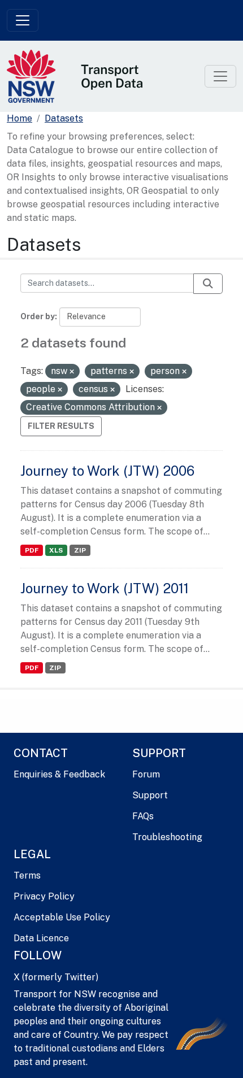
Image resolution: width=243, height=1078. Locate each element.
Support (150, 795)
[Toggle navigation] (22, 20)
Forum (146, 774)
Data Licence (41, 938)
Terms (27, 875)
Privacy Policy (44, 896)
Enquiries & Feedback (59, 774)
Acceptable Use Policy (62, 917)
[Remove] (72, 371)
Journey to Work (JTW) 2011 (104, 588)
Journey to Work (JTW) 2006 (107, 471)
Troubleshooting (167, 837)
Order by (37, 316)
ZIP (80, 550)
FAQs (143, 816)
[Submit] (208, 283)
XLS (56, 550)
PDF (31, 550)
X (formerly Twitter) (56, 977)
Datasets (64, 118)
